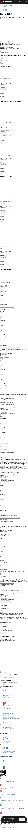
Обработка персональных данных (8, 827)
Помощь (5, 731)
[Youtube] (4, 766)
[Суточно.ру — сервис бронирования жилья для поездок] (6, 2)
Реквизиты (5, 749)
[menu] (26, 2)
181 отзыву (10, 41)
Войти (21, 1)
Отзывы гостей (6, 714)
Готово (2, 63)
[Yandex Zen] (4, 768)
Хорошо (22, 819)
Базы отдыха (6, 742)
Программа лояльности (8, 752)
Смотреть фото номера (5, 78)
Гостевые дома (6, 697)
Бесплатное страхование (9, 729)
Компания (5, 747)
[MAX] (4, 763)
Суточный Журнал (7, 721)
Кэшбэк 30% (6, 715)
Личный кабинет (7, 705)
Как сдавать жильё (7, 727)
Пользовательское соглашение (7, 826)
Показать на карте (4, 18)
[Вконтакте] (4, 764)
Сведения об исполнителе (6, 686)
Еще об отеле (4, 633)
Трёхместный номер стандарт (7, 584)
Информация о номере (5, 91)
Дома (4, 739)
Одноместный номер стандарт (7, 398)
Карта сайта (3, 824)
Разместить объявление (8, 728)
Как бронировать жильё (9, 713)
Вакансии (5, 748)
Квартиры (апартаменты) (9, 736)
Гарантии (5, 719)
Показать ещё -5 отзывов (6, 602)
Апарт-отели (6, 695)
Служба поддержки (7, 707)
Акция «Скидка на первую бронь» (11, 718)
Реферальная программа (9, 751)
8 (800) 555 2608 (7, 708)
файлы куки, (11, 818)
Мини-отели (6, 692)
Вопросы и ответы (7, 722)
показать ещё (3, 89)
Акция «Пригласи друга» (9, 717)
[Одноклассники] (4, 761)
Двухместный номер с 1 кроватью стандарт (10, 348)
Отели (4, 690)
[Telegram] (4, 759)
